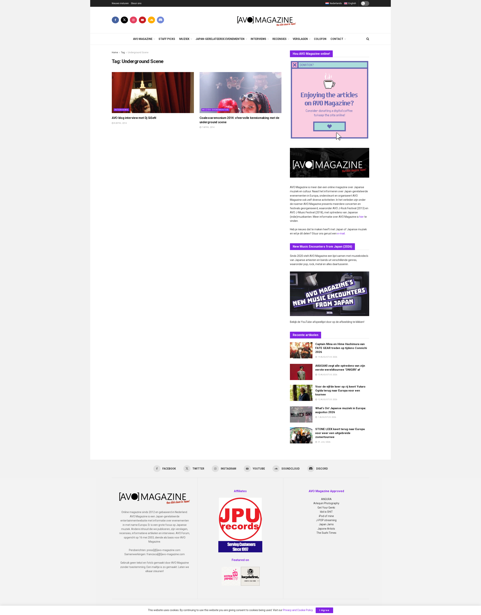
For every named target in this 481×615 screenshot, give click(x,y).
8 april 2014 (120, 123)
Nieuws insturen (120, 3)
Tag (123, 52)
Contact (336, 38)
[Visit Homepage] (266, 20)
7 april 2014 (207, 127)
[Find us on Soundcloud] (151, 20)
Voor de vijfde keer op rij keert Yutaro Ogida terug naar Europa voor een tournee (340, 390)
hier (361, 216)
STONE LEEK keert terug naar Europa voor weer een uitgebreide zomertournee (340, 433)
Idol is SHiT (326, 511)
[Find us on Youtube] (142, 20)
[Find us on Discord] (160, 20)
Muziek (184, 38)
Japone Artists (326, 528)
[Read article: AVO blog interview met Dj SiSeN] (153, 92)
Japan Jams (326, 524)
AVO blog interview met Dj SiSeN (134, 118)
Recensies (279, 38)
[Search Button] (367, 39)
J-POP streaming (326, 520)
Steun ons (136, 3)
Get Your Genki (326, 507)
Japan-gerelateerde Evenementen (220, 38)
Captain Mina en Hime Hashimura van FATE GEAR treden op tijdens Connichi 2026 (341, 348)
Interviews (258, 38)
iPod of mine (326, 516)
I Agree (324, 610)
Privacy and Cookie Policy (298, 610)
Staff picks (167, 38)
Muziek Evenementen (215, 110)
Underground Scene (138, 52)
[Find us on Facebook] (115, 20)
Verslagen (300, 38)
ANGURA (326, 499)
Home (115, 52)
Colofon (320, 38)
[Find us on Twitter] (124, 20)
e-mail (341, 233)
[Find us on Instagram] (133, 20)
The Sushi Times (326, 532)
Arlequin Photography (326, 503)
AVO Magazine (142, 38)
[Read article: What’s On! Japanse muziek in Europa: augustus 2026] (301, 414)
